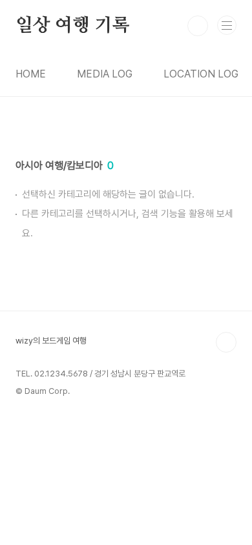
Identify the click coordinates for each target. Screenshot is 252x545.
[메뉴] (226, 25)
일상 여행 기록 (72, 26)
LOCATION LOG (200, 74)
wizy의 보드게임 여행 (51, 340)
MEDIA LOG (104, 74)
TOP (226, 342)
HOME (31, 74)
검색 (197, 26)
